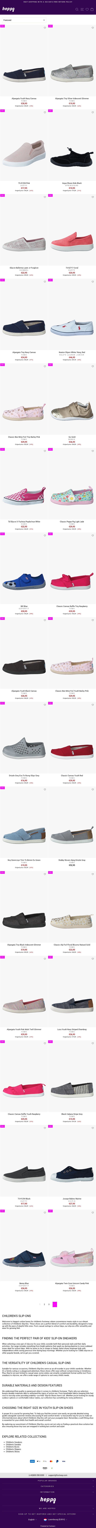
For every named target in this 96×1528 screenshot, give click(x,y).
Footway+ (52, 1526)
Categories (47, 1486)
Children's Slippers (13, 1449)
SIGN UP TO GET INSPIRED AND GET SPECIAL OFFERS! (47, 1514)
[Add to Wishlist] (45, 28)
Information (47, 1492)
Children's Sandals (13, 1445)
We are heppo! (47, 1508)
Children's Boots (12, 1447)
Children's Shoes (13, 1452)
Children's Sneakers (14, 1442)
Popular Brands (47, 1481)
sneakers (6, 1375)
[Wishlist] (87, 9)
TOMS (80, 1351)
